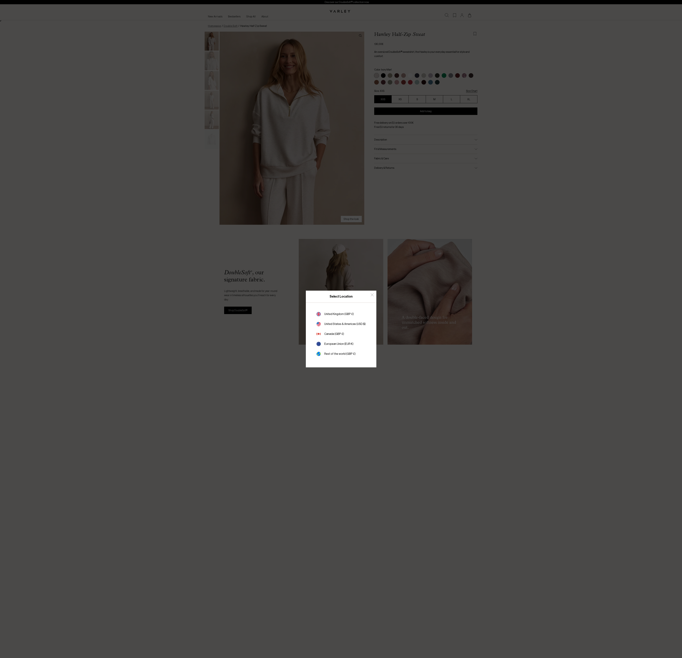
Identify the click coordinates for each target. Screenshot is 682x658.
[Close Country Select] (372, 294)
